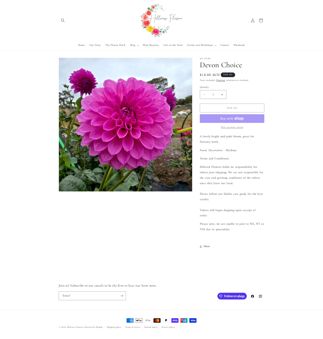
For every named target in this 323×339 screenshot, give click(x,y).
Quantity (204, 87)
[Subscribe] (122, 295)
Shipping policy (114, 327)
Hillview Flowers (75, 327)
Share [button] (207, 246)
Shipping (220, 80)
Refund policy (151, 327)
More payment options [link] (232, 127)
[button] (63, 20)
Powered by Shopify (93, 327)
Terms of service (133, 327)
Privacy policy (168, 327)
